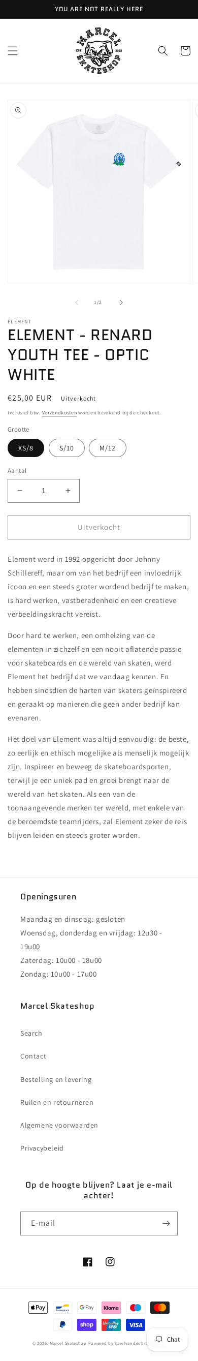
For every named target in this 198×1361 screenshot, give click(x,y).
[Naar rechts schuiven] (121, 302)
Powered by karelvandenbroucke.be (127, 1343)
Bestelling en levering (55, 1079)
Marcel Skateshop (68, 1343)
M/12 (108, 447)
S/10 (66, 447)
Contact (33, 1056)
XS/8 (26, 447)
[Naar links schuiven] (76, 302)
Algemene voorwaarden (59, 1125)
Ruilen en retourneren (57, 1102)
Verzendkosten (59, 412)
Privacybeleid (42, 1148)
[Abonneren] (166, 1223)
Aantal (17, 470)
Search (31, 1033)
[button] (13, 51)
